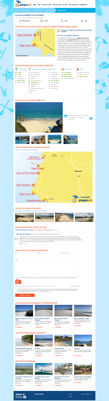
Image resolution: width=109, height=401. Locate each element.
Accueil (35, 5)
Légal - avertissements (86, 394)
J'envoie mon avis (25, 295)
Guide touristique (73, 5)
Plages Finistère (49, 10)
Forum (70, 396)
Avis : (16, 259)
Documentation (83, 5)
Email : (39, 252)
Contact (71, 394)
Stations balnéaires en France (23, 10)
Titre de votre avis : (65, 252)
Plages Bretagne (38, 10)
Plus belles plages (47, 5)
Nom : (17, 252)
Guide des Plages (57, 5)
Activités (65, 5)
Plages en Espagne (38, 394)
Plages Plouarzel (61, 10)
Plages (39, 5)
